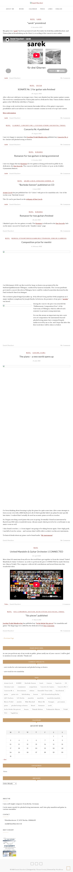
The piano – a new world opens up (36, 356)
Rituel (33, 705)
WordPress (59, 869)
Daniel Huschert (14, 78)
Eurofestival (60, 690)
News (32, 19)
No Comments (65, 78)
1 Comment (66, 604)
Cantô (41, 683)
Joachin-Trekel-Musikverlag (13, 623)
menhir (15, 238)
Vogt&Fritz (14, 713)
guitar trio (15, 694)
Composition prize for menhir (36, 242)
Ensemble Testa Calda (45, 690)
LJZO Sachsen (8, 698)
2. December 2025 (36, 27)
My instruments (46, 535)
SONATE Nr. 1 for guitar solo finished (36, 89)
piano (42, 352)
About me (10, 9)
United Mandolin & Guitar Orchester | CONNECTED (36, 551)
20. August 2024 (36, 93)
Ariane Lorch (29, 181)
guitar (39, 85)
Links (50, 9)
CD (53, 181)
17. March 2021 (36, 620)
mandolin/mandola (53, 698)
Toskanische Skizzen (53, 709)
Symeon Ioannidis (59, 238)
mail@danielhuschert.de (13, 824)
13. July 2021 (36, 361)
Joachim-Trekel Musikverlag (37, 137)
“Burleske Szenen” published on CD (36, 184)
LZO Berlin (20, 698)
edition (31, 611)
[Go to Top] (68, 868)
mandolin (40, 698)
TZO (5, 713)
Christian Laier (9, 687)
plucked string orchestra (47, 125)
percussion (61, 702)
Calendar (33, 9)
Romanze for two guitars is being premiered (36, 155)
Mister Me (41, 702)
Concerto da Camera (47, 687)
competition (33, 687)
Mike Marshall (30, 702)
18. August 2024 (36, 133)
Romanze (39, 152)
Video (6, 604)
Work (21, 9)
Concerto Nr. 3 (62, 687)
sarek (39, 19)
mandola (31, 698)
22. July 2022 (36, 220)
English (59, 9)
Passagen (51, 702)
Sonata (26, 709)
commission (22, 687)
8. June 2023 (36, 189)
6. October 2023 (36, 160)
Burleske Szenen (43, 181)
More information (9, 113)
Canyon (49, 683)
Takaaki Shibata (37, 709)
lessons (36, 352)
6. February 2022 (36, 246)
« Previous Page (8, 638)
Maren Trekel (8, 702)
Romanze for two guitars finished (36, 215)
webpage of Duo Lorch (34, 199)
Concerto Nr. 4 (27, 125)
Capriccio (58, 683)
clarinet (16, 125)
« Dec (5, 759)
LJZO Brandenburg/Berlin (50, 694)
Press (42, 9)
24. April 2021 (36, 556)
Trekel (63, 125)
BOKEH (18, 683)
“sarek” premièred (36, 23)
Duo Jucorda (17, 166)
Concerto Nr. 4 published (36, 129)
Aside (6, 78)
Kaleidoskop (26, 694)
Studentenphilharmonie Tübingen (34, 238)
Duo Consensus (20, 611)
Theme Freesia (41, 869)
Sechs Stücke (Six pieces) (47, 611)
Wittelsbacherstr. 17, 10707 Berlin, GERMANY (20, 820)
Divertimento (21, 690)
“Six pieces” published (36, 615)
